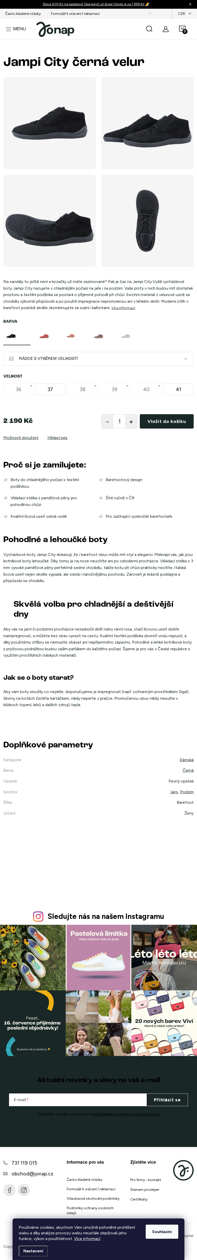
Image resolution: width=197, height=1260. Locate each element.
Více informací (87, 1238)
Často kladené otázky (23, 14)
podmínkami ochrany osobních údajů (126, 1114)
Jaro (174, 791)
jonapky (24, 1190)
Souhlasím (162, 1231)
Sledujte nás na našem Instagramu (105, 916)
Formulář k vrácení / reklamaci (75, 14)
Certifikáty (138, 1199)
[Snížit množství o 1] (107, 421)
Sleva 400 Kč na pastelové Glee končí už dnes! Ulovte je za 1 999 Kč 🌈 (96, 4)
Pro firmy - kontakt (145, 1180)
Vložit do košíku (166, 421)
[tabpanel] (17, 336)
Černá (188, 770)
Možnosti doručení (20, 437)
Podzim (187, 791)
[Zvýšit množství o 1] (131, 421)
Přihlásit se (167, 1100)
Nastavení (33, 1250)
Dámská (187, 759)
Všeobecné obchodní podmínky (93, 1198)
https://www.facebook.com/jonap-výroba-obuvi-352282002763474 (9, 1190)
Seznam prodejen (144, 1189)
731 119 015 (24, 1163)
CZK (181, 14)
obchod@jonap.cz (32, 1174)
